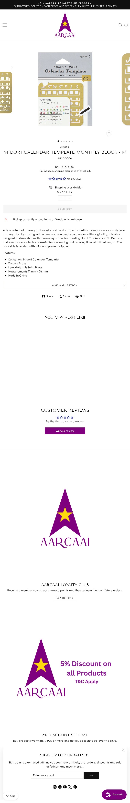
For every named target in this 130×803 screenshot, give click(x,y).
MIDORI (65, 147)
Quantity (65, 191)
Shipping (59, 170)
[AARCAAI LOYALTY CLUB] (65, 518)
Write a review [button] (65, 431)
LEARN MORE (65, 598)
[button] (58, 179)
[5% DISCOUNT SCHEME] (65, 668)
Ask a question (65, 285)
